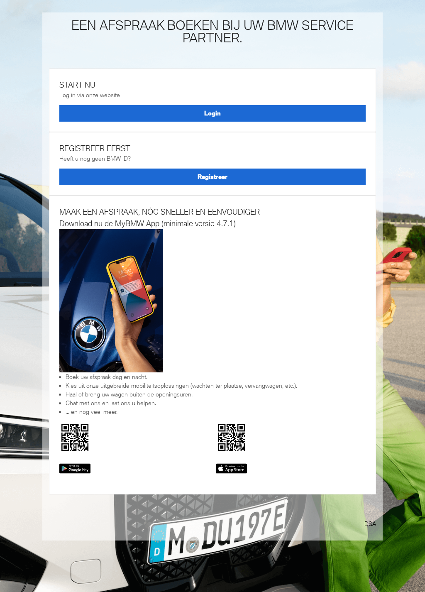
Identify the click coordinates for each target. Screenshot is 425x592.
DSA (370, 523)
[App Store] (231, 467)
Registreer (212, 176)
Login (212, 113)
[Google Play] (74, 467)
